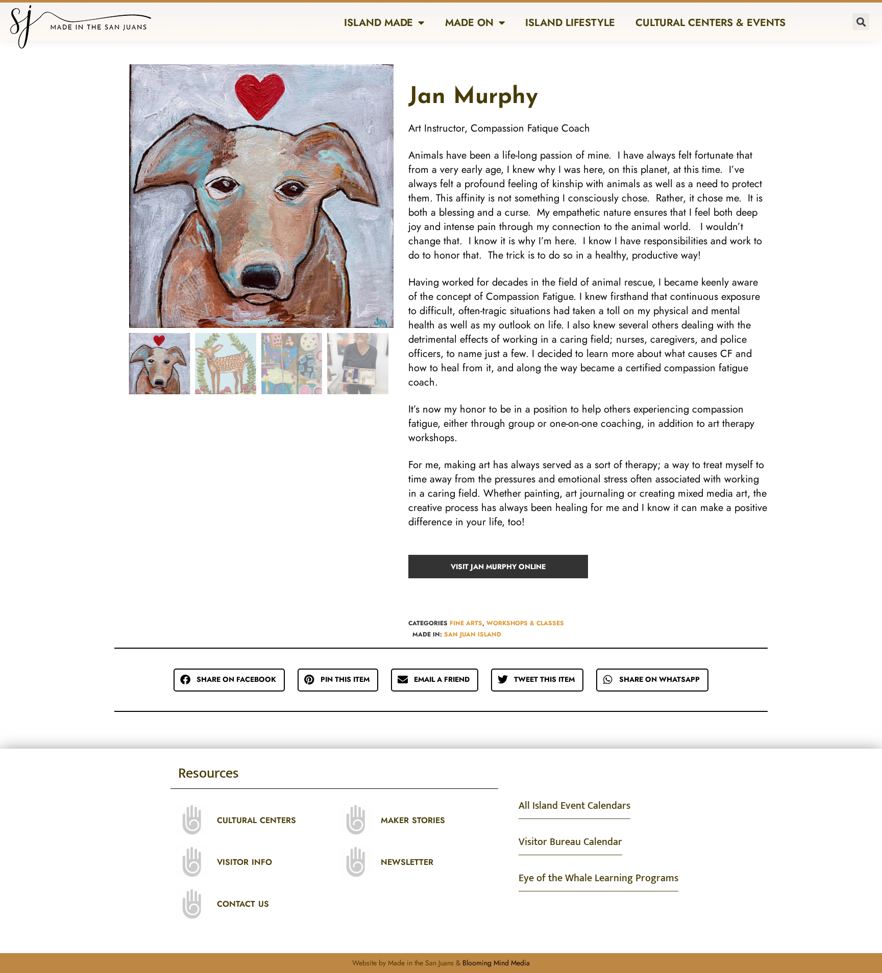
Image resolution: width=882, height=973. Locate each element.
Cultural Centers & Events (710, 22)
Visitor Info (244, 862)
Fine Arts (466, 623)
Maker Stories (413, 820)
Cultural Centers (256, 820)
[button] (860, 21)
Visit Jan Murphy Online (498, 566)
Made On (469, 22)
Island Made (378, 22)
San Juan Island (472, 634)
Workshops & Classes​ (525, 623)
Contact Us (243, 904)
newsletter (407, 862)
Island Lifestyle (570, 22)
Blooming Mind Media (496, 963)
